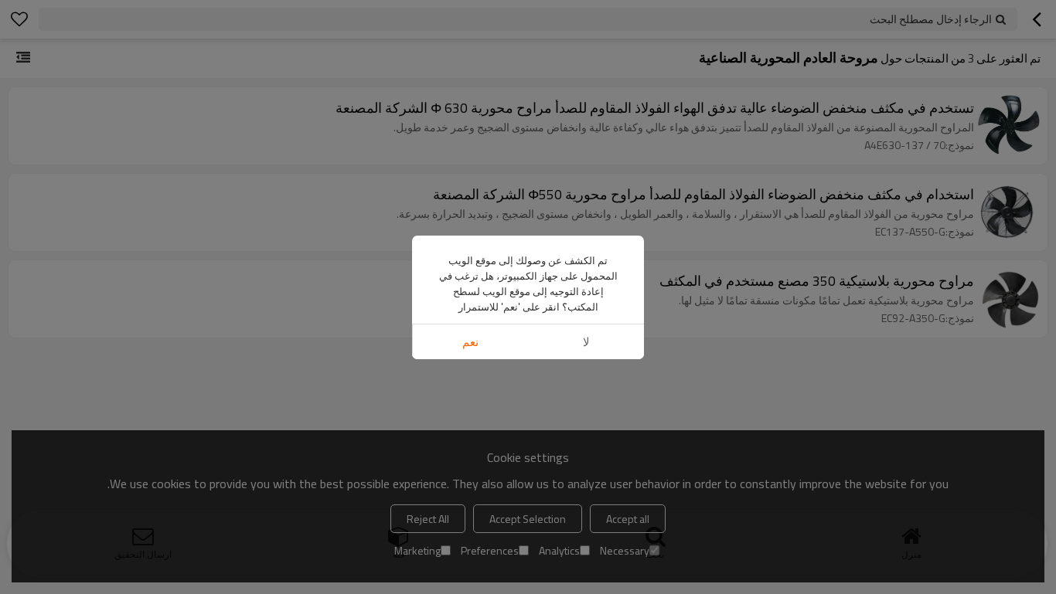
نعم (470, 342)
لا (586, 342)
